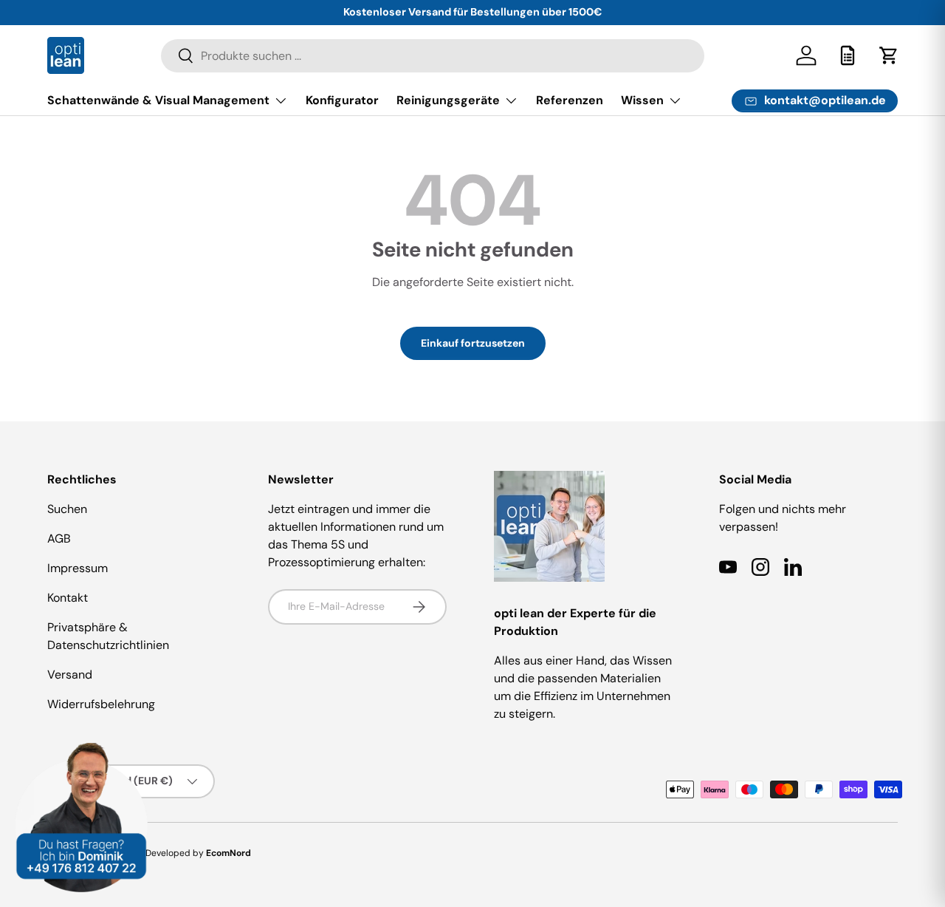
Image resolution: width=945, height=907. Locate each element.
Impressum (77, 568)
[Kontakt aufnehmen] (81, 751)
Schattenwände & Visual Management (158, 100)
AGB (59, 538)
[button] (889, 55)
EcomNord (228, 853)
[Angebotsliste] (847, 55)
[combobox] (433, 55)
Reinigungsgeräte (448, 100)
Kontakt (67, 597)
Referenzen (569, 100)
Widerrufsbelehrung (101, 704)
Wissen (642, 100)
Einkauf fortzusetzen (473, 343)
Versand (69, 674)
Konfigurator (342, 100)
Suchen (67, 509)
